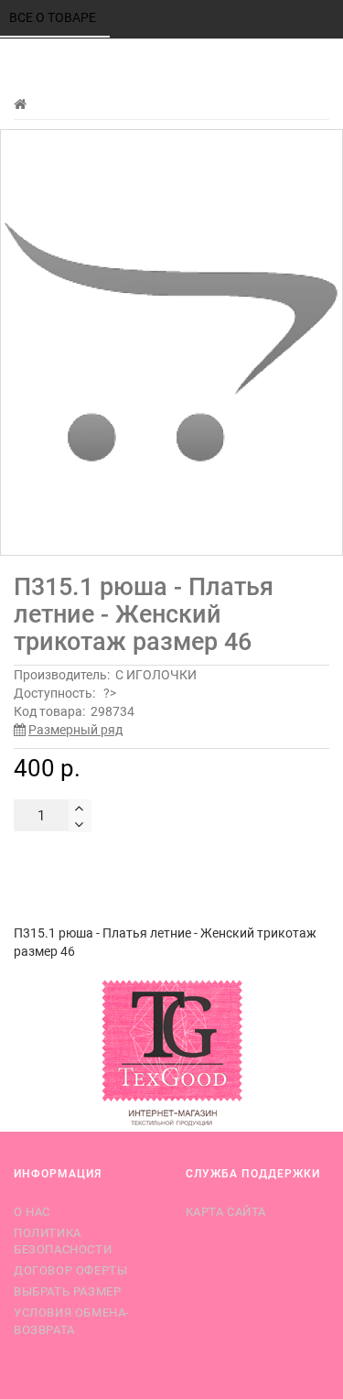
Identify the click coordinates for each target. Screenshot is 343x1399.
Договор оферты (70, 1270)
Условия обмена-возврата (72, 1321)
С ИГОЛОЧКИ (156, 674)
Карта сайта (226, 1212)
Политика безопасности (63, 1241)
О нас (32, 1212)
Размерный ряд (75, 729)
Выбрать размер (67, 1291)
